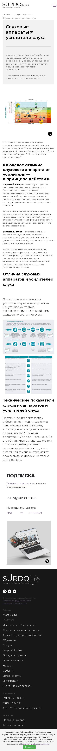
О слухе (7, 645)
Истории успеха (13, 660)
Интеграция (10, 680)
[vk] (9, 591)
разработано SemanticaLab (15, 603)
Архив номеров (13, 725)
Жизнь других (11, 703)
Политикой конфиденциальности (35, 744)
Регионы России (13, 697)
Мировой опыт (12, 650)
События (8, 670)
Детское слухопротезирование (22, 635)
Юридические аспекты (17, 686)
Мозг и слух (10, 615)
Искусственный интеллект (19, 625)
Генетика (8, 620)
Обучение (9, 640)
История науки (12, 675)
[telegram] (14, 591)
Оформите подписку (18, 483)
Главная (6, 14)
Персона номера (13, 720)
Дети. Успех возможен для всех (22, 708)
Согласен (29, 747)
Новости (8, 665)
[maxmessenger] (5, 591)
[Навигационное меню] (54, 5)
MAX (9, 513)
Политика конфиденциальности (17, 601)
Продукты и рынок (22, 14)
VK (21, 513)
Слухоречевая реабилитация (21, 630)
